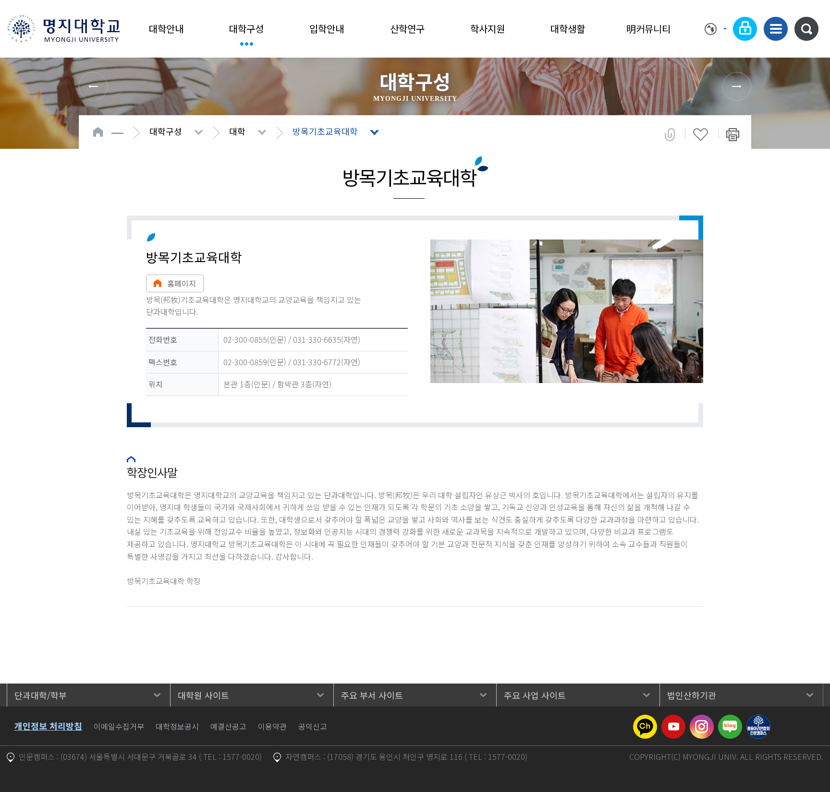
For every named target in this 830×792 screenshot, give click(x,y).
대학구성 (246, 29)
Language (715, 29)
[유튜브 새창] (673, 720)
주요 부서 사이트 (372, 695)
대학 (237, 131)
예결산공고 (228, 726)
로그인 (745, 29)
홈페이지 (181, 283)
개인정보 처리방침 (48, 726)
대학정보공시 (177, 726)
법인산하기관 (691, 695)
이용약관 (272, 726)
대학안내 (166, 29)
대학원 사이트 (203, 695)
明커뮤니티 (648, 29)
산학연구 (407, 29)
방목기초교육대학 (325, 131)
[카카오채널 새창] (645, 720)
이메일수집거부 (119, 726)
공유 (670, 134)
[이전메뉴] (93, 86)
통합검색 (806, 29)
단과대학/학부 (40, 695)
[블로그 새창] (730, 720)
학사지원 (487, 29)
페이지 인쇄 (732, 134)
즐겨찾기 (700, 134)
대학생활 (567, 29)
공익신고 (312, 726)
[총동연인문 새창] (758, 720)
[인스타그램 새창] (702, 720)
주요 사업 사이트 (535, 695)
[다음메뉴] (736, 86)
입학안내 (326, 29)
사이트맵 (776, 29)
